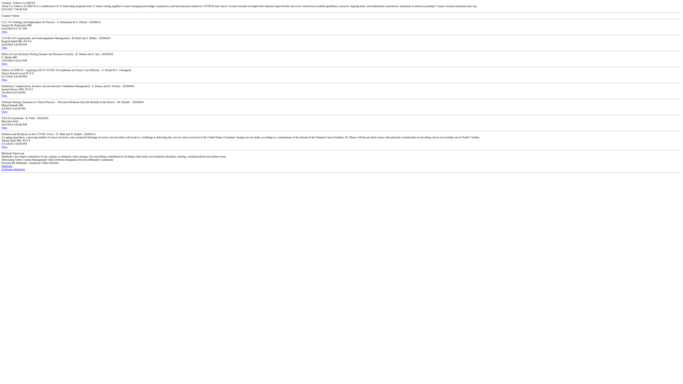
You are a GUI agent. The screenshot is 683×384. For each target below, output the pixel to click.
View (4, 31)
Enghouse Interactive (13, 169)
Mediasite (6, 166)
